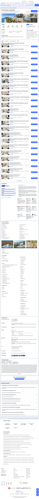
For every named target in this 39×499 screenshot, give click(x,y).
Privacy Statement (16, 475)
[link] (24, 1)
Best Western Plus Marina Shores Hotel (18, 444)
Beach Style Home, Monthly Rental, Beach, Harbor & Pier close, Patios (11, 436)
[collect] (37, 489)
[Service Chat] (37, 495)
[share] (37, 492)
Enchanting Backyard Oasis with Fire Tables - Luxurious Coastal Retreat (11, 442)
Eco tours (22, 277)
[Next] (37, 244)
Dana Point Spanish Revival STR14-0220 (8, 444)
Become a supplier (28, 476)
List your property (28, 474)
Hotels (11, 418)
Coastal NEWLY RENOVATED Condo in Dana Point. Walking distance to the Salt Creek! (13, 441)
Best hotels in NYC (12, 459)
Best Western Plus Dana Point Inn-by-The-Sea (23, 439)
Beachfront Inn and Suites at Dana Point (25, 442)
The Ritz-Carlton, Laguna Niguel (8, 10)
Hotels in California (21, 418)
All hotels (27, 475)
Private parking (22, 229)
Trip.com (9, 418)
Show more (3, 37)
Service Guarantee (3, 471)
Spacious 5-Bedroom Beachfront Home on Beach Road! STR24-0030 (11, 447)
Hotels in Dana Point (26, 418)
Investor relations (28, 470)
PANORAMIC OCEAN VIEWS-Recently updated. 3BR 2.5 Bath (10, 439)
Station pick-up (4, 272)
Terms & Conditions (16, 474)
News (14, 471)
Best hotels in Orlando (11, 462)
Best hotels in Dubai (31, 459)
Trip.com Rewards (28, 471)
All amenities (3, 33)
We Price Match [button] (28, 11)
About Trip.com (15, 470)
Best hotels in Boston (6, 462)
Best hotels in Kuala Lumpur (24, 459)
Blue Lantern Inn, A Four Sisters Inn (27, 444)
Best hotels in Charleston (24, 462)
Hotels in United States (15, 418)
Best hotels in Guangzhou (6, 459)
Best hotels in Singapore (18, 459)
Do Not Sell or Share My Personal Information (19, 476)
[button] (27, 1)
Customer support (3, 470)
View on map (28, 38)
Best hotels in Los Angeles (31, 462)
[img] (8, 18)
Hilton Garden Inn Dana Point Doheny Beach (26, 436)
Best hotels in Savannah (18, 462)
